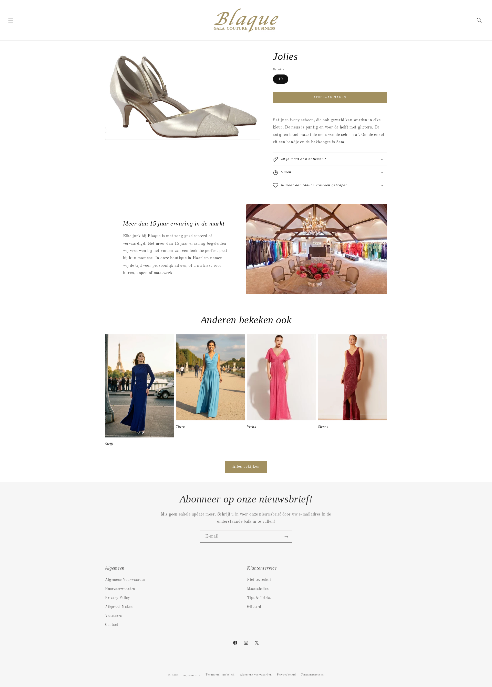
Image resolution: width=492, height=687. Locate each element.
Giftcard (254, 607)
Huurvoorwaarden (120, 589)
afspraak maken (329, 97)
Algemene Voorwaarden (125, 580)
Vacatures (113, 616)
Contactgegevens (312, 674)
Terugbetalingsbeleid (220, 674)
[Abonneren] (286, 537)
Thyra (180, 426)
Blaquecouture (190, 675)
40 (280, 79)
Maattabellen (258, 589)
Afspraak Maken (119, 607)
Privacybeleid (286, 674)
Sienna (323, 426)
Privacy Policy (117, 598)
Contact (111, 625)
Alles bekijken (246, 467)
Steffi (109, 444)
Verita (252, 426)
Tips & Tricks (259, 598)
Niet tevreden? (259, 580)
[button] (10, 20)
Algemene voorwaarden (256, 674)
